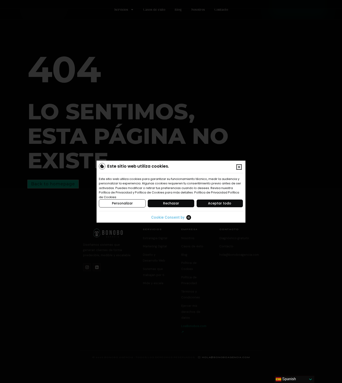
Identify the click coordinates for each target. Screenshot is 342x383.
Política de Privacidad (210, 192)
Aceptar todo (219, 203)
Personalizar (122, 203)
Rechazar (171, 203)
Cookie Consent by (167, 217)
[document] (171, 191)
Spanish (288, 379)
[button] (239, 167)
